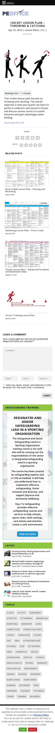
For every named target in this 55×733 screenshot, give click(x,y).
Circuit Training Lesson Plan (20, 315)
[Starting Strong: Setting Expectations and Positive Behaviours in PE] (7, 553)
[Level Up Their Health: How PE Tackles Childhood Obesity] (7, 593)
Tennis (10, 696)
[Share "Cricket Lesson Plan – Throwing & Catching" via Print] (37, 137)
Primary (11, 674)
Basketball (12, 624)
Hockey (34, 652)
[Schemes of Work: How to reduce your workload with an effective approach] (7, 573)
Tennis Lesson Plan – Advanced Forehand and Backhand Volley (27, 270)
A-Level (10, 612)
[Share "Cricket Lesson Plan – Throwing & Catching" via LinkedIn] (27, 137)
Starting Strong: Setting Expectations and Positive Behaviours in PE (31, 552)
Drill (17, 640)
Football (11, 646)
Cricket (10, 635)
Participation (13, 668)
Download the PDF (14, 122)
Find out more (27, 534)
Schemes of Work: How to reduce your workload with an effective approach (29, 572)
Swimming (12, 691)
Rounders (35, 674)
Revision (22, 674)
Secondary (24, 685)
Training (21, 696)
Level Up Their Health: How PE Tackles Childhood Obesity (29, 592)
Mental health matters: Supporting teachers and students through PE (28, 562)
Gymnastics (21, 652)
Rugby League (13, 679)
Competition (13, 629)
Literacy (40, 657)
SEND (36, 685)
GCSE (22, 646)
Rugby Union (30, 679)
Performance (30, 668)
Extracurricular (31, 640)
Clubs (38, 624)
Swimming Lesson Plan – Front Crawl (24, 230)
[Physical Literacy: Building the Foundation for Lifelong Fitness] (7, 583)
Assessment (35, 612)
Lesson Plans (32, 30)
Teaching (25, 691)
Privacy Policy (41, 715)
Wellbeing (35, 696)
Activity (22, 612)
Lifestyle (28, 657)
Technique (38, 691)
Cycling (37, 635)
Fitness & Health (37, 566)
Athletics (11, 618)
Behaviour (27, 624)
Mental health (14, 663)
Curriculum (24, 635)
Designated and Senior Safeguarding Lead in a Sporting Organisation (27, 426)
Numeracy (42, 663)
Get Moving (34, 646)
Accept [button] (22, 729)
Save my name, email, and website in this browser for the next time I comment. (27, 386)
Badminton (42, 618)
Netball (29, 663)
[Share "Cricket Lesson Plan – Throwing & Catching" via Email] (32, 137)
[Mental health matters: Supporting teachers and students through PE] (7, 563)
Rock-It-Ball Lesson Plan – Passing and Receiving (25, 190)
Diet (9, 640)
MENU (10, 3)
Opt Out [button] (33, 729)
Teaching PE (27, 556)
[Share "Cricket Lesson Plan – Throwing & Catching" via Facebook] (17, 137)
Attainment (26, 618)
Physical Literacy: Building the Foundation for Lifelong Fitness (30, 582)
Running (11, 685)
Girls (9, 652)
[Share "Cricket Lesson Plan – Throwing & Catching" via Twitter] (22, 137)
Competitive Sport (32, 629)
